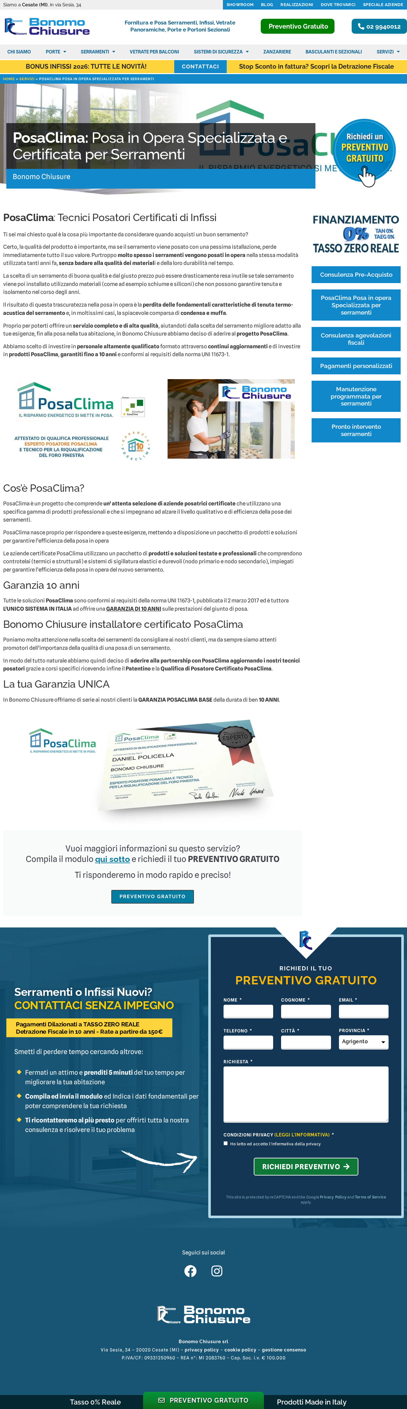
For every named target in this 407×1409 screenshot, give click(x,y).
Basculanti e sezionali (334, 52)
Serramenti (95, 52)
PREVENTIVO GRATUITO (153, 896)
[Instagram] (216, 1271)
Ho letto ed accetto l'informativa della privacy (275, 1144)
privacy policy (202, 1349)
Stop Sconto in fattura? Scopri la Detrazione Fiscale (316, 66)
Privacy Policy (333, 1197)
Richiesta (236, 1061)
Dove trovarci (338, 4)
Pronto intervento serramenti (356, 430)
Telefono (236, 1030)
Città (288, 1030)
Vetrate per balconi (154, 52)
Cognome (294, 1000)
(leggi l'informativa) (302, 1134)
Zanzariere (277, 52)
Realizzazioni (296, 4)
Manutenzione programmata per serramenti (356, 396)
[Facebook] (190, 1271)
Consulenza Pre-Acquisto (356, 274)
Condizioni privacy (277, 1134)
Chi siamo (19, 52)
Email (346, 1000)
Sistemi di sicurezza (218, 52)
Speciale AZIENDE (383, 4)
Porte (53, 52)
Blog (267, 4)
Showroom (240, 4)
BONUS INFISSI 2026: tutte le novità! (86, 66)
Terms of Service (370, 1197)
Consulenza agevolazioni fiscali (356, 339)
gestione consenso (284, 1349)
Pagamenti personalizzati (356, 365)
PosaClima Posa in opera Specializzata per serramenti (356, 305)
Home (9, 79)
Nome (231, 1000)
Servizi (385, 52)
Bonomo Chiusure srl (203, 1341)
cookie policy (240, 1349)
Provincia (352, 1030)
